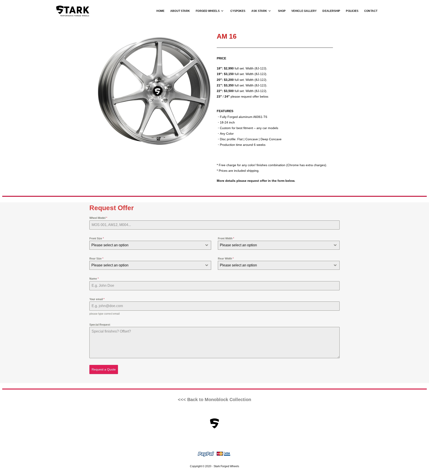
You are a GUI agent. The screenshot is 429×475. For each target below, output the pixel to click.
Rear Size (96, 258)
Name (94, 278)
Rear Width (226, 258)
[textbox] (146, 245)
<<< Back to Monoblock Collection (214, 399)
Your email (97, 299)
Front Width (226, 238)
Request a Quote (104, 369)
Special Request (99, 324)
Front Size (96, 238)
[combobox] (150, 245)
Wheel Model (98, 218)
